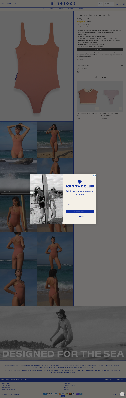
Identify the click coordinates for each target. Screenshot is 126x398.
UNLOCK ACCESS (79, 211)
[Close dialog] (95, 176)
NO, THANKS (80, 217)
